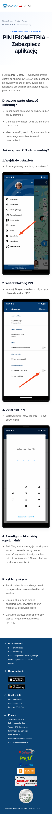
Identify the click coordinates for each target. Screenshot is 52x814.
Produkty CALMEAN (16, 707)
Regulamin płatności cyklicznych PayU (23, 655)
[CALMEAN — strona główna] (10, 5)
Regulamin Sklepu (15, 648)
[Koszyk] (25, 5)
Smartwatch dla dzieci (16, 719)
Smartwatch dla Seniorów (18, 731)
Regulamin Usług (15, 652)
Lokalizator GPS (14, 735)
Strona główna (7, 21)
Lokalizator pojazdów (16, 723)
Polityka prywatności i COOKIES (20, 659)
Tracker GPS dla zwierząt (18, 727)
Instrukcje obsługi (15, 699)
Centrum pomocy (15, 703)
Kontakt (11, 663)
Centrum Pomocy (21, 21)
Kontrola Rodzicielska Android (20, 738)
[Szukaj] (29, 5)
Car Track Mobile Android (18, 742)
